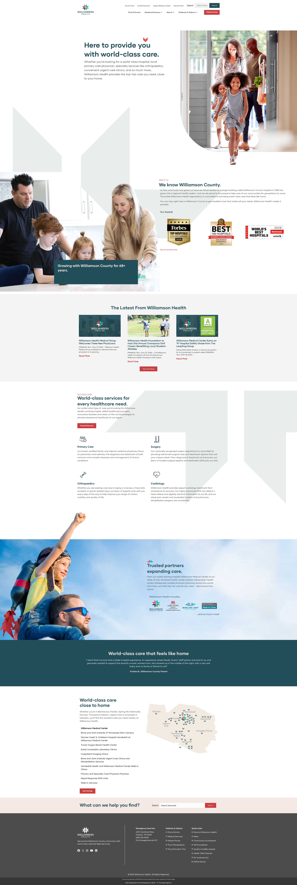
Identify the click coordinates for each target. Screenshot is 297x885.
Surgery (156, 446)
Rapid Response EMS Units (94, 778)
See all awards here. (169, 249)
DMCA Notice (200, 862)
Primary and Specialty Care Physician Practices (105, 773)
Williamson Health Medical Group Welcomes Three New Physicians (97, 342)
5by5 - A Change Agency (162, 883)
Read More (84, 356)
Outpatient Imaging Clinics (94, 754)
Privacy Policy (155, 879)
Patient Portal (212, 12)
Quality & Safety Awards (204, 849)
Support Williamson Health (161, 5)
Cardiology (157, 483)
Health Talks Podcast (203, 853)
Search (190, 5)
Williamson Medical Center (94, 728)
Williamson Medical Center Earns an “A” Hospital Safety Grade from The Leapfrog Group (196, 343)
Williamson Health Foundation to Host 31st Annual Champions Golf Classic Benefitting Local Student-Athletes (147, 344)
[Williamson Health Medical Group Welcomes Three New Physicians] (100, 326)
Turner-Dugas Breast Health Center (99, 745)
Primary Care (85, 446)
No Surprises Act (201, 857)
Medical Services (152, 12)
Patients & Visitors (187, 12)
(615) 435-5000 (142, 837)
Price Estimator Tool (177, 849)
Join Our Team (129, 5)
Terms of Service (166, 879)
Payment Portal (179, 5)
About (169, 12)
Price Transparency (176, 845)
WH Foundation (201, 845)
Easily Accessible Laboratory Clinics (99, 749)
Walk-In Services (89, 782)
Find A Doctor (134, 12)
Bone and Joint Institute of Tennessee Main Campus (107, 732)
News (196, 836)
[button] (214, 5)
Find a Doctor (174, 832)
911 (156, 840)
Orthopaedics (85, 483)
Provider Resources (144, 5)
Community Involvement (205, 840)
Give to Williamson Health (205, 832)
